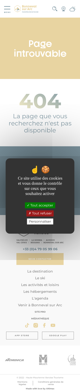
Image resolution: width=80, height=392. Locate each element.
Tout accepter (41, 205)
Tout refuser (41, 213)
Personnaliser (40, 221)
